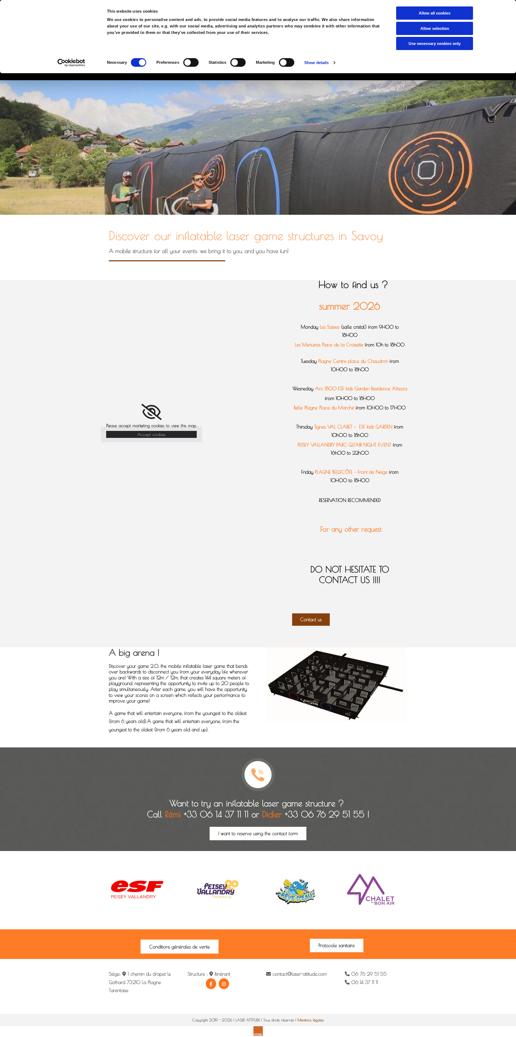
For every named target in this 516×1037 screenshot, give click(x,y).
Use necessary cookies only (434, 43)
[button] (311, 619)
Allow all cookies (434, 13)
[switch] (191, 62)
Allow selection (434, 28)
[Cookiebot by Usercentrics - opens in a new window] (71, 63)
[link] (151, 412)
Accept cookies (151, 434)
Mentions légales (311, 1020)
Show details (316, 62)
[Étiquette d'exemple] (224, 984)
